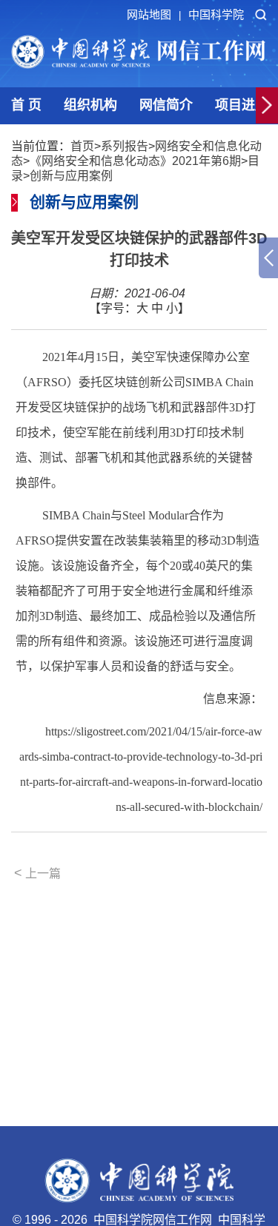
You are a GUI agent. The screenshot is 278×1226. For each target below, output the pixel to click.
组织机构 (90, 105)
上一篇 (37, 873)
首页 (82, 146)
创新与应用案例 (71, 175)
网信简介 (166, 105)
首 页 (26, 105)
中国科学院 (216, 14)
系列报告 (124, 146)
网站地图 (154, 14)
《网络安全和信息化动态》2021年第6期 (135, 161)
